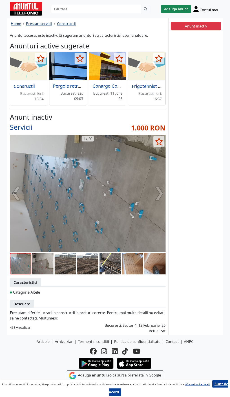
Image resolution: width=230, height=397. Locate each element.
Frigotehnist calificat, (153, 86)
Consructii (24, 86)
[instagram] (104, 351)
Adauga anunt (176, 9)
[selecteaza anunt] (40, 58)
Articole (43, 341)
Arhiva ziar (64, 341)
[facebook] (93, 351)
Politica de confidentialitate (137, 341)
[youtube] (136, 351)
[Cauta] (145, 9)
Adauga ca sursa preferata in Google (119, 375)
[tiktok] (125, 351)
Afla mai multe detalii (197, 384)
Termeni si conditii (93, 341)
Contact (172, 341)
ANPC (188, 341)
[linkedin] (115, 351)
